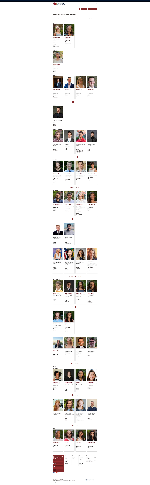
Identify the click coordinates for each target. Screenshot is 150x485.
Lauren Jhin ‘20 (78, 382)
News (94, 458)
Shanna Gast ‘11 (79, 89)
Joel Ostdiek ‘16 (67, 143)
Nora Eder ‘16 (67, 442)
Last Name (55, 463)
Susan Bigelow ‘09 (56, 173)
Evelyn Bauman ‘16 (56, 37)
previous (67, 156)
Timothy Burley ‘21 (56, 442)
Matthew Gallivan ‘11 (68, 293)
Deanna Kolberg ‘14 (91, 382)
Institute (66, 457)
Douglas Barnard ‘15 (79, 349)
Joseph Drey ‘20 (78, 173)
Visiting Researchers (88, 458)
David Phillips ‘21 (91, 143)
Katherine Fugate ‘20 (91, 173)
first (64, 156)
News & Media (95, 456)
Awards (66, 461)
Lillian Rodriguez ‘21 (91, 204)
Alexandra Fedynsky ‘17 (69, 382)
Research (80, 455)
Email (54, 466)
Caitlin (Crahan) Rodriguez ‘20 (56, 350)
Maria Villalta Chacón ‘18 (92, 442)
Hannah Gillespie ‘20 (79, 204)
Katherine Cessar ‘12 (79, 411)
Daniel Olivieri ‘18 (56, 143)
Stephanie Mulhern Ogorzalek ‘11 (91, 261)
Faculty (80, 460)
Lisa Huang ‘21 (78, 442)
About (66, 455)
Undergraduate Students (81, 464)
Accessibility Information (56, 482)
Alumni (73, 458)
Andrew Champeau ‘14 (68, 204)
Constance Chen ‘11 (56, 64)
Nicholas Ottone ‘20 (79, 143)
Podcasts (95, 460)
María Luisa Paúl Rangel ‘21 (69, 324)
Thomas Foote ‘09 (56, 293)
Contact (66, 458)
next (83, 156)
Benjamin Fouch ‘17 (56, 89)
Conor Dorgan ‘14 (68, 235)
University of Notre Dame (60, 479)
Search (96, 4)
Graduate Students (81, 462)
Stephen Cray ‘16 (56, 235)
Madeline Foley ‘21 (68, 37)
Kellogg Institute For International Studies (58, 480)
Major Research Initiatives (81, 457)
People (73, 455)
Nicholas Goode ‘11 (91, 89)
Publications (80, 459)
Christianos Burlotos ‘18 (57, 204)
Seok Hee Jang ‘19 (79, 293)
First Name (55, 460)
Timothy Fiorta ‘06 (91, 349)
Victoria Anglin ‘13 (68, 349)
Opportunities (88, 455)
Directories (73, 457)
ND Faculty (87, 457)
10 (81, 156)
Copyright (54, 479)
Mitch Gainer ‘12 (67, 89)
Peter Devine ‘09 (67, 173)
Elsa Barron (55, 411)
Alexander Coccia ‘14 (91, 411)
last (85, 156)
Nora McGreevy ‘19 (56, 323)
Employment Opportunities (66, 463)
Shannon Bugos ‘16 (68, 411)
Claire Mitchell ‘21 (91, 293)
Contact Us (62, 481)
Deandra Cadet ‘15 (56, 382)
